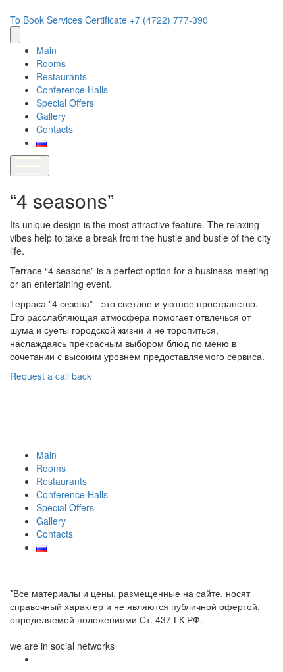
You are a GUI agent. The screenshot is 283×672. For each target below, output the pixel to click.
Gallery (51, 115)
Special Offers (65, 102)
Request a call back (50, 375)
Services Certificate (88, 19)
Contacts (54, 129)
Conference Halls (72, 89)
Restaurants (61, 76)
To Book (28, 19)
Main (46, 50)
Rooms (51, 63)
